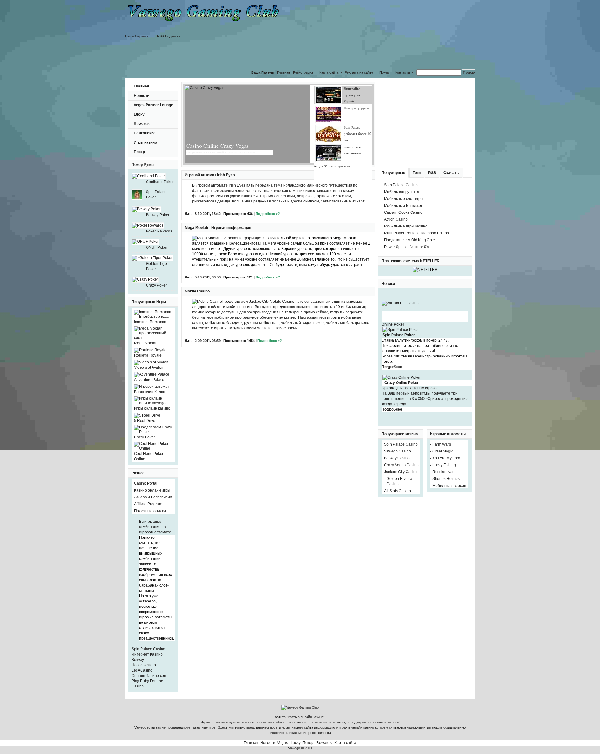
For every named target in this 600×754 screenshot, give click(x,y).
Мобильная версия (449, 451)
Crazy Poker (156, 251)
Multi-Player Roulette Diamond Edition (416, 199)
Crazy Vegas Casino (401, 431)
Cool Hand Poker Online (148, 422)
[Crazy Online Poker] (401, 343)
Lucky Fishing (444, 431)
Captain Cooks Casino (403, 178)
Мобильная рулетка (401, 158)
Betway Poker (157, 181)
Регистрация (303, 38)
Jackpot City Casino (401, 438)
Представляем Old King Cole (409, 206)
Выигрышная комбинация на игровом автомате (155, 492)
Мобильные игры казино (406, 192)
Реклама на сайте (359, 38)
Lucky (139, 80)
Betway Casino (397, 424)
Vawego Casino (397, 417)
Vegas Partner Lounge (153, 71)
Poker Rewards (159, 197)
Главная (141, 52)
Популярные (393, 139)
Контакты (402, 38)
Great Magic (442, 417)
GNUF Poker (157, 213)
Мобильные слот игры (403, 164)
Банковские (145, 99)
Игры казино (145, 108)
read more (265, 118)
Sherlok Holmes (446, 444)
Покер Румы (143, 130)
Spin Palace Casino (148, 615)
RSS (432, 139)
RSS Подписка (368, 31)
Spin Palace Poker (398, 301)
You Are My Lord (446, 424)
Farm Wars (441, 410)
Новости (141, 61)
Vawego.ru (296, 714)
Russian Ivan (443, 438)
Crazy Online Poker (401, 349)
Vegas (282, 709)
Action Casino (396, 185)
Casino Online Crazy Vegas (217, 111)
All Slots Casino (397, 457)
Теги (417, 139)
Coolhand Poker (160, 148)
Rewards (142, 89)
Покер (384, 38)
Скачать (451, 139)
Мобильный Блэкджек (403, 171)
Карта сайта (328, 38)
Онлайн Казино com (149, 641)
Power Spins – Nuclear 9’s (406, 213)
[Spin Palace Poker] (400, 295)
